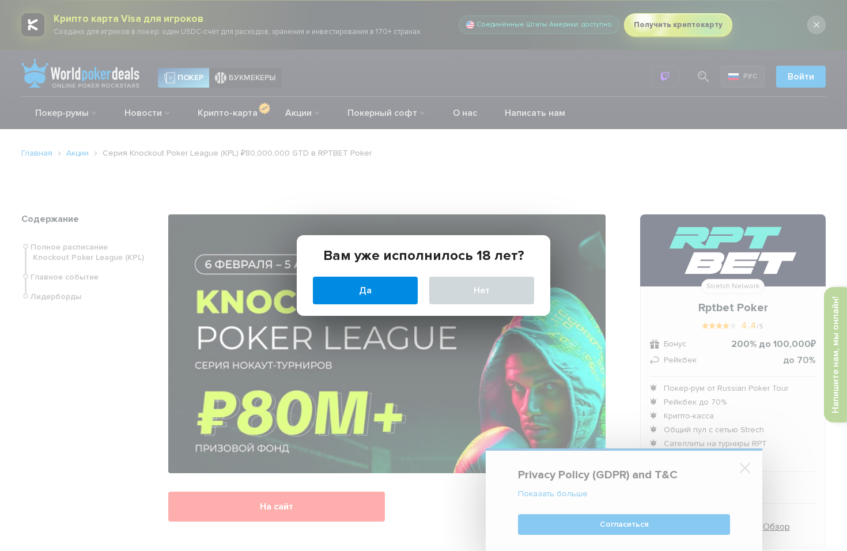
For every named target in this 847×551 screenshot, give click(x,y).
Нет (482, 290)
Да (365, 290)
